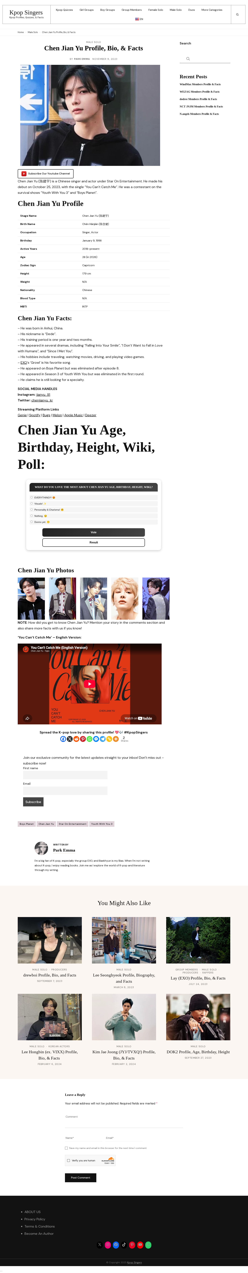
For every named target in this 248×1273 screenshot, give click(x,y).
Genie (22, 415)
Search (185, 43)
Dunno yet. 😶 (42, 522)
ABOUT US (32, 1212)
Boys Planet (27, 823)
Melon (57, 415)
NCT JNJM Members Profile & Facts (201, 106)
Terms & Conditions (39, 1226)
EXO (24, 362)
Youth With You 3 (101, 823)
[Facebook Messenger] (96, 739)
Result (94, 542)
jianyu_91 (43, 394)
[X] (70, 739)
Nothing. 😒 (40, 516)
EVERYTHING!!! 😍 (44, 497)
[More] (116, 739)
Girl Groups (87, 10)
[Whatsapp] (89, 739)
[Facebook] (63, 739)
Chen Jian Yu (46, 823)
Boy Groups (107, 10)
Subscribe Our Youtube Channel (49, 173)
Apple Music (73, 415)
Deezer (90, 415)
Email (27, 784)
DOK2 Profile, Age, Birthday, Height (198, 1052)
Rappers (208, 972)
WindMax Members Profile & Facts (200, 84)
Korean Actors (59, 1046)
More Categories (212, 10)
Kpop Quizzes (64, 10)
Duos (191, 10)
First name (30, 768)
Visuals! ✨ (40, 503)
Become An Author (39, 1233)
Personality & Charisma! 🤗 (49, 509)
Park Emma (82, 58)
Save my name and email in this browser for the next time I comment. (108, 1148)
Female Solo (155, 10)
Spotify (34, 415)
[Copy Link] (109, 739)
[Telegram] (103, 739)
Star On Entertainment (73, 823)
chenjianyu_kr (42, 400)
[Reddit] (76, 739)
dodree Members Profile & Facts (198, 99)
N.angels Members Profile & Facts (199, 113)
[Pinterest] (83, 739)
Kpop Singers (26, 12)
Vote (94, 532)
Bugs (46, 415)
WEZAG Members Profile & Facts (199, 91)
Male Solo (176, 10)
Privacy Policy (34, 1219)
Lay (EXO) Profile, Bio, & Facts (198, 978)
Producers (59, 969)
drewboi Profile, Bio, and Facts (49, 975)
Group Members (132, 10)
